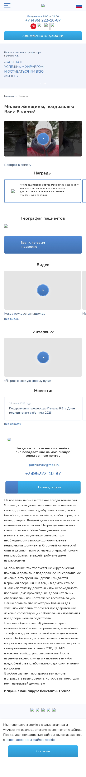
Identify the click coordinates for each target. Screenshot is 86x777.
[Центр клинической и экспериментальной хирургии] (43, 711)
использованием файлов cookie (30, 739)
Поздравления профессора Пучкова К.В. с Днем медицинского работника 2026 (42, 410)
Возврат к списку (17, 165)
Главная (9, 96)
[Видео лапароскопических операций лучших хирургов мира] (37, 711)
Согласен (43, 751)
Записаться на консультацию (43, 36)
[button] (40, 83)
